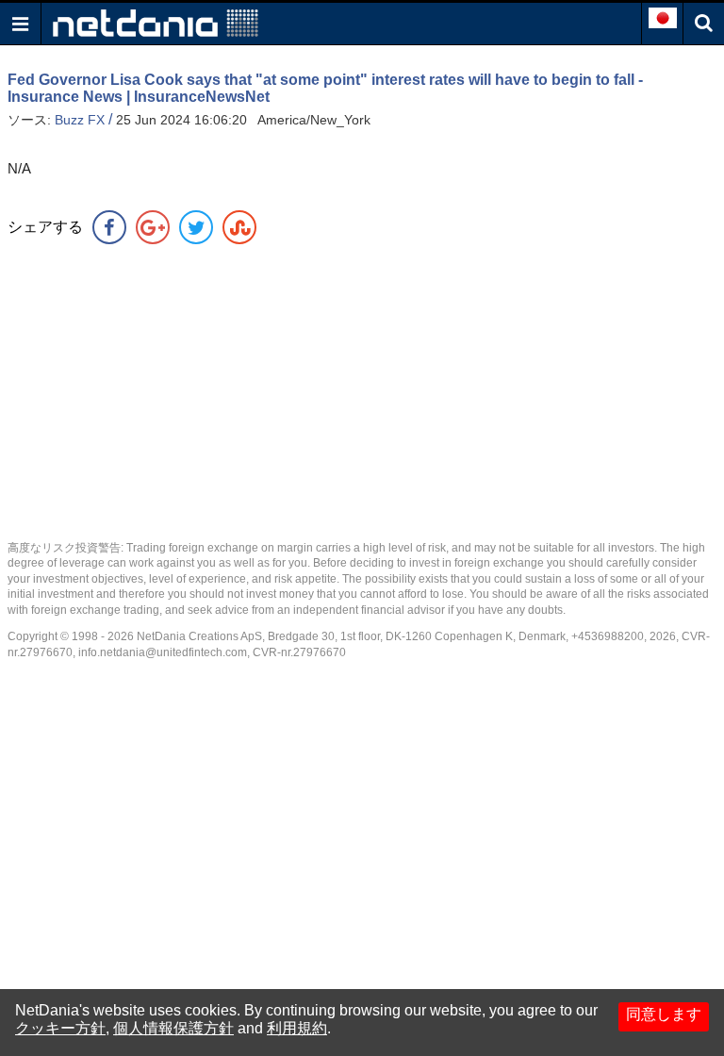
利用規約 (297, 1028)
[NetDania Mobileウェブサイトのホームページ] (155, 22)
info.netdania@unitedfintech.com (162, 652)
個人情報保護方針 (173, 1028)
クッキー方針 (60, 1028)
